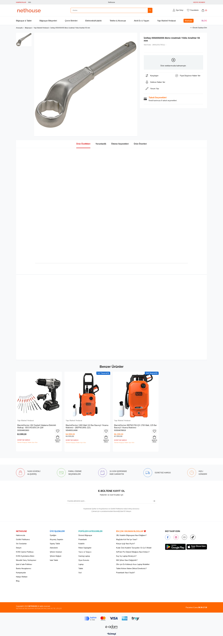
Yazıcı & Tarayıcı (84, 552)
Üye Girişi (179, 10)
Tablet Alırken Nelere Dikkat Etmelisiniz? (131, 568)
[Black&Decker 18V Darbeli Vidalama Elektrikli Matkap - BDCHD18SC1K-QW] (39, 395)
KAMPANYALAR (21, 2)
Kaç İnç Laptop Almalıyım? (126, 556)
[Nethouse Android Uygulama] (175, 547)
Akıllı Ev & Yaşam (141, 21)
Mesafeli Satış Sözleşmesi (26, 560)
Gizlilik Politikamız (23, 539)
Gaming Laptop (84, 556)
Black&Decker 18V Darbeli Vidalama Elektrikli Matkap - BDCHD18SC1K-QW (36, 426)
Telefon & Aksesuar (118, 21)
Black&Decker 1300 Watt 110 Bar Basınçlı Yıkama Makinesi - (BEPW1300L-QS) (87, 426)
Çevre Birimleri (71, 21)
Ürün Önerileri (140, 144)
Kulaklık (81, 544)
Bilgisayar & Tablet (23, 21)
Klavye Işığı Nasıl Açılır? (125, 544)
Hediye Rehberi (21, 577)
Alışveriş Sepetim (56, 539)
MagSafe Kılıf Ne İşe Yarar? (126, 539)
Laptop (80, 564)
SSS (29, 2)
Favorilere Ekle (58, 431)
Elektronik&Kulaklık (93, 21)
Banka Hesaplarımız (23, 568)
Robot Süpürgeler (84, 548)
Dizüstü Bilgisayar (85, 535)
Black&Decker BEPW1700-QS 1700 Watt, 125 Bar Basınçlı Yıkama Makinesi (135, 426)
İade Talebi (54, 560)
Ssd (79, 573)
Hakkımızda (20, 535)
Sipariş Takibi (55, 544)
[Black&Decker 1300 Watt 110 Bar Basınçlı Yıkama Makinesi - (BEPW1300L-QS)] (87, 395)
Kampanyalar (21, 573)
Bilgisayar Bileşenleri (48, 21)
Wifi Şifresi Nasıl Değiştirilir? (126, 560)
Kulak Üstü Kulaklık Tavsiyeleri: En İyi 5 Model (133, 548)
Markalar (188, 21)
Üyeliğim (53, 535)
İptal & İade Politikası (24, 564)
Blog (204, 21)
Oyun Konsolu (83, 560)
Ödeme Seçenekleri (120, 144)
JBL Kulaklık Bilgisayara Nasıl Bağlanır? (131, 535)
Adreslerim (54, 548)
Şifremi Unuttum (56, 552)
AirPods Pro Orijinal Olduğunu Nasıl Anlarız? (132, 552)
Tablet (80, 568)
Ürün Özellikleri (83, 144)
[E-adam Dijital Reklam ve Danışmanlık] (111, 626)
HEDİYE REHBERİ (199, 2)
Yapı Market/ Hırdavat (166, 21)
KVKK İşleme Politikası (25, 552)
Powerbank (82, 539)
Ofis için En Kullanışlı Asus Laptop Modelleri (132, 564)
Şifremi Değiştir (55, 556)
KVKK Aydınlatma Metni (25, 556)
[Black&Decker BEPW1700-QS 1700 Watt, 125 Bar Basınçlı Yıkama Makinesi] (136, 395)
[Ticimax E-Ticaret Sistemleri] (111, 634)
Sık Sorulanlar (21, 544)
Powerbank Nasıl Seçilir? (125, 573)
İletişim (18, 548)
